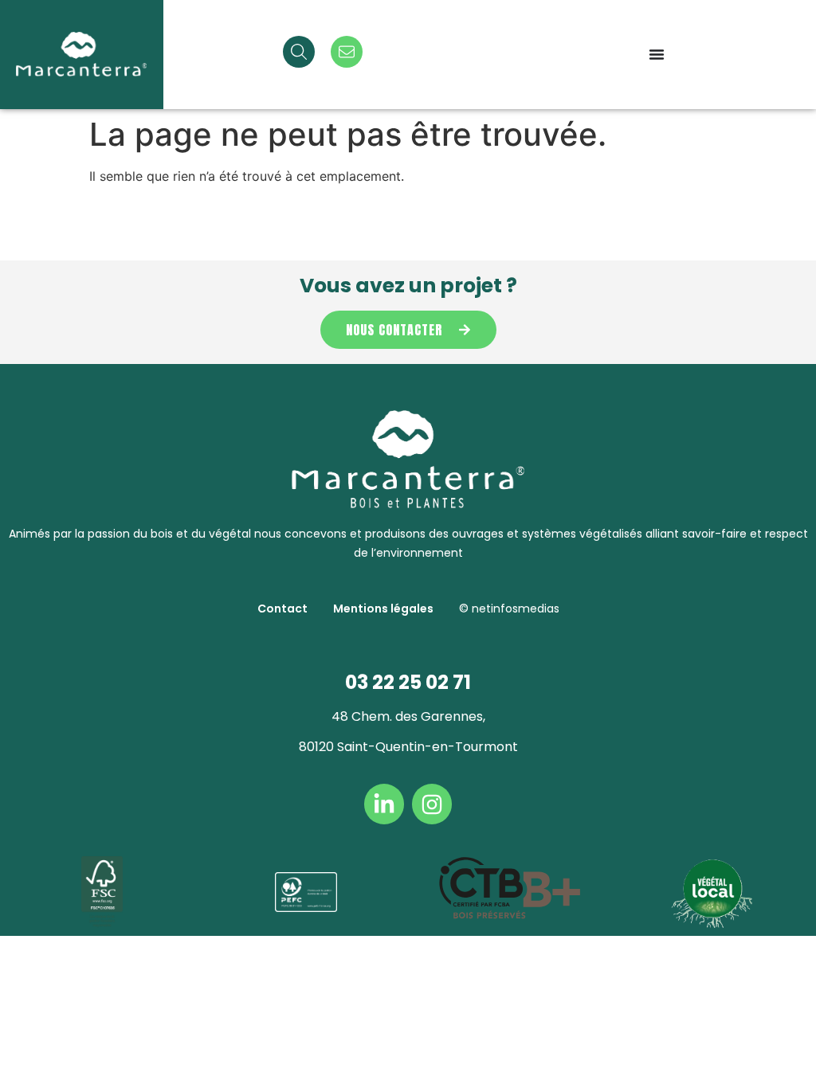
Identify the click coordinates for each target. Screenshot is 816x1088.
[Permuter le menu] (657, 54)
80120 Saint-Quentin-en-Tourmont (408, 747)
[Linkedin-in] (384, 804)
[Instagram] (432, 804)
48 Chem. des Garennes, (408, 716)
